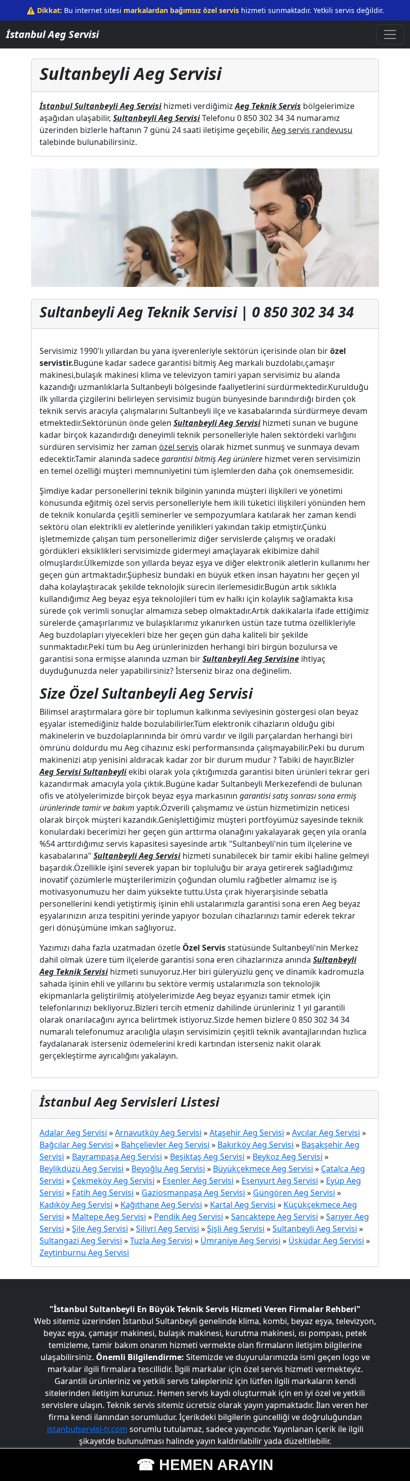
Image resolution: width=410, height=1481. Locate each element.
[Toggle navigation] (390, 34)
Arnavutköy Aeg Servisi (158, 1132)
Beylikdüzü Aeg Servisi (82, 1168)
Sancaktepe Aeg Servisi (274, 1216)
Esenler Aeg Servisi (198, 1180)
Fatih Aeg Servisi (103, 1192)
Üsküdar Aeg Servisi (326, 1240)
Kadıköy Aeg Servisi (76, 1204)
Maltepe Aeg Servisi (109, 1216)
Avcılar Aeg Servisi (326, 1132)
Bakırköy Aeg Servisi (256, 1144)
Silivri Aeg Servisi (167, 1228)
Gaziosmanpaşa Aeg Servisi (193, 1192)
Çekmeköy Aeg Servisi (113, 1180)
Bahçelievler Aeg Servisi (165, 1144)
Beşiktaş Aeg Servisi (207, 1156)
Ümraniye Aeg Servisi (240, 1240)
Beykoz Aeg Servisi (287, 1156)
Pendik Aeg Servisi (188, 1216)
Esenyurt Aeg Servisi (280, 1180)
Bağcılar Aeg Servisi (76, 1144)
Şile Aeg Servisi (100, 1228)
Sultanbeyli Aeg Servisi (314, 1228)
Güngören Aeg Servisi (294, 1192)
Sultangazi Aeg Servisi (81, 1240)
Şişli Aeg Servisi (235, 1228)
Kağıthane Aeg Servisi (161, 1204)
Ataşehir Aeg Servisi (247, 1132)
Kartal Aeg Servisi (243, 1204)
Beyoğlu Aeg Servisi (168, 1168)
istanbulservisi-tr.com (87, 1429)
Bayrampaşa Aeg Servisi (117, 1156)
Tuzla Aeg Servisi (161, 1240)
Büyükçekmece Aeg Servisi (263, 1168)
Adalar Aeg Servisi (73, 1132)
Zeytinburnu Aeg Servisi (84, 1252)
